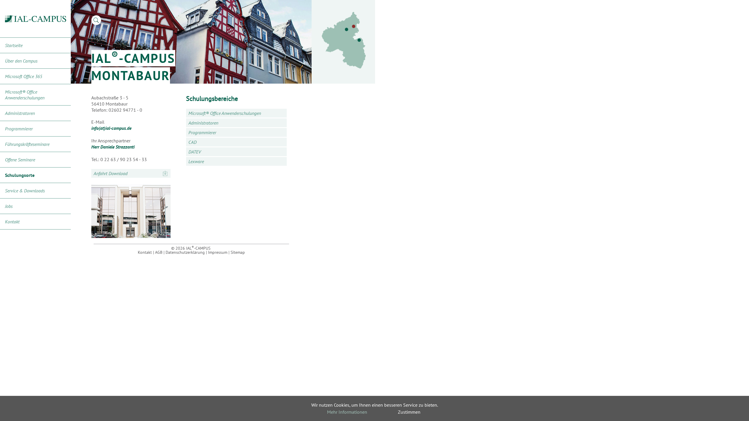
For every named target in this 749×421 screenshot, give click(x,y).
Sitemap (238, 252)
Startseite (14, 45)
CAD (192, 142)
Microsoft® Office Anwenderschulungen (24, 95)
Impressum (217, 252)
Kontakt (12, 222)
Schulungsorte (20, 175)
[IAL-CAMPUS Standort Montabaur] (344, 40)
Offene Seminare (20, 160)
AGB (158, 252)
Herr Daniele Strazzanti (113, 147)
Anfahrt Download (111, 173)
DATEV (194, 152)
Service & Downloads (25, 191)
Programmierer (19, 129)
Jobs (9, 206)
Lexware (196, 161)
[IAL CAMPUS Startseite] (35, 19)
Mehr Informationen (347, 412)
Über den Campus (21, 61)
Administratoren (20, 113)
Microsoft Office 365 (23, 76)
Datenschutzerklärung (185, 252)
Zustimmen (409, 412)
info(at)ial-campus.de (111, 128)
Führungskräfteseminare (27, 144)
